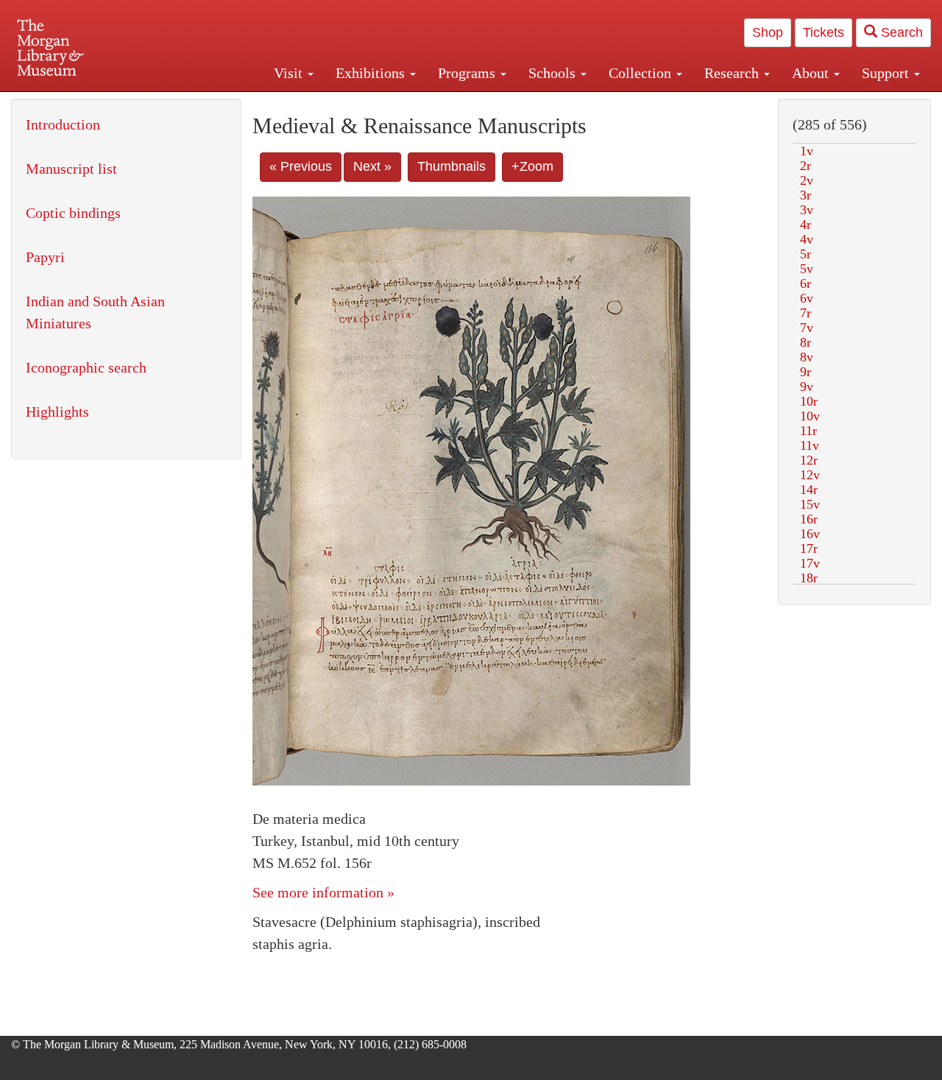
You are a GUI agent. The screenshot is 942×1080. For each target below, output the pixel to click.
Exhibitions (372, 73)
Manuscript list (71, 168)
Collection (642, 73)
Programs (468, 73)
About (812, 73)
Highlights (57, 411)
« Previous (300, 166)
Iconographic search (86, 367)
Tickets (823, 32)
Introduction (63, 124)
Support (887, 73)
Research (733, 73)
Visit (290, 73)
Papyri (45, 257)
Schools (553, 73)
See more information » (323, 892)
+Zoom (532, 166)
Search (900, 32)
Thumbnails (451, 166)
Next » (372, 166)
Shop (767, 32)
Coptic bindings (73, 213)
